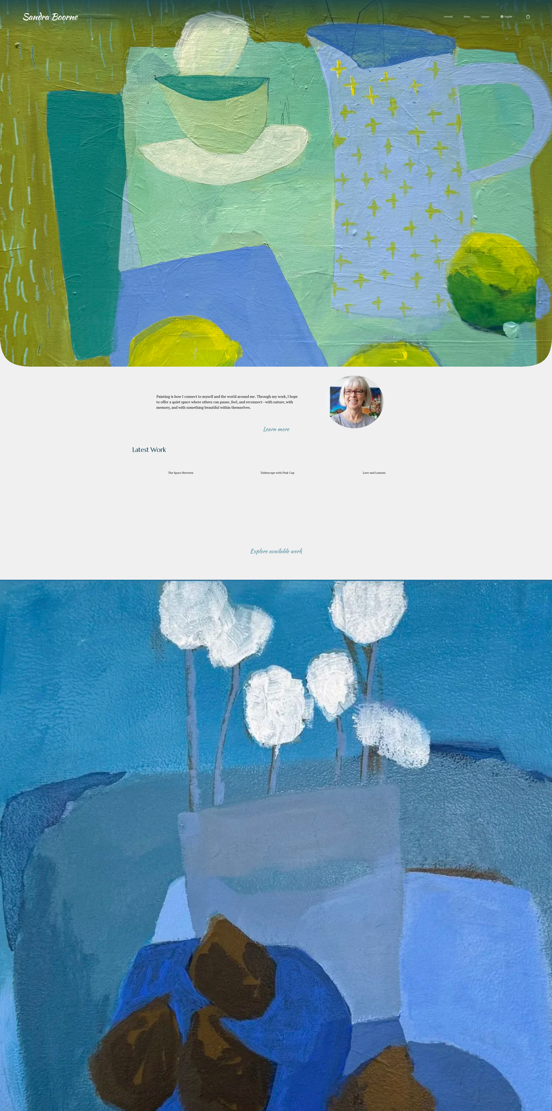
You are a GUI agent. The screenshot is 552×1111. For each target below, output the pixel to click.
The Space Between (180, 473)
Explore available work (276, 551)
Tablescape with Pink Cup (277, 473)
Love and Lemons (374, 473)
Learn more (276, 429)
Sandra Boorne (49, 16)
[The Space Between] (180, 467)
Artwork (448, 16)
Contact (485, 16)
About (466, 16)
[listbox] (508, 17)
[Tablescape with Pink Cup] (277, 467)
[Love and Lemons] (374, 467)
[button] (415, 463)
